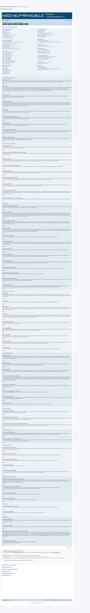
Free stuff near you (6, 575)
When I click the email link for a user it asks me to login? (10, 48)
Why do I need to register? (6, 30)
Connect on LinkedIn (28, 560)
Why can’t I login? (5, 34)
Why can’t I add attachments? (6, 58)
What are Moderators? (41, 31)
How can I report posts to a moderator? (8, 60)
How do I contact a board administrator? (44, 69)
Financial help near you (7, 567)
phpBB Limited (30, 520)
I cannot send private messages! (42, 40)
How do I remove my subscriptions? (43, 59)
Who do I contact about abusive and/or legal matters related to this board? (49, 68)
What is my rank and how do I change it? (8, 47)
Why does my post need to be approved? (8, 62)
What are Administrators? (41, 30)
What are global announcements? (7, 70)
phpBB (34, 602)
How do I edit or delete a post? (6, 52)
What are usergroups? (41, 32)
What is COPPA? (4, 31)
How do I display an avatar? (6, 46)
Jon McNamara (56, 552)
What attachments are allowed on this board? (44, 62)
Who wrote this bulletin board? (42, 66)
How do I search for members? (42, 52)
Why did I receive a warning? (6, 59)
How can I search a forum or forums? (43, 49)
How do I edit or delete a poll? (6, 56)
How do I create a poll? (5, 54)
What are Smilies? (5, 68)
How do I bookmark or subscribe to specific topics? (45, 57)
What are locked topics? (5, 73)
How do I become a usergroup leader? (43, 34)
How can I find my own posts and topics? (44, 53)
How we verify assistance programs (15, 560)
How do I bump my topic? (6, 63)
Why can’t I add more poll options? (7, 55)
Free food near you (6, 571)
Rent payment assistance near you (10, 569)
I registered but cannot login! (6, 33)
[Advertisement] (29, 3)
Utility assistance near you (8, 573)
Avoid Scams (10, 9)
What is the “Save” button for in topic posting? (9, 61)
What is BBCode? (5, 66)
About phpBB (4, 521)
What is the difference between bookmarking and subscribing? (47, 56)
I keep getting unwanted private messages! (44, 41)
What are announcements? (6, 71)
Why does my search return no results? (43, 50)
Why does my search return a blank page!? (44, 51)
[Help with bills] (37, 16)
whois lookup (4, 533)
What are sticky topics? (5, 72)
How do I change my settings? (6, 41)
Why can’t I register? (5, 32)
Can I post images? (5, 69)
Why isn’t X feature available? (42, 67)
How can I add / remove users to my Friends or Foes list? (46, 46)
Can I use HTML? (5, 67)
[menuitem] (8, 20)
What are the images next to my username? (8, 45)
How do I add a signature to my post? (7, 53)
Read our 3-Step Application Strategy (24, 6)
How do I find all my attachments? (43, 63)
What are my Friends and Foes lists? (43, 45)
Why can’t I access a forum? (6, 57)
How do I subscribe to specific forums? (43, 58)
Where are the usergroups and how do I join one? (45, 33)
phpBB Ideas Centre (47, 526)
